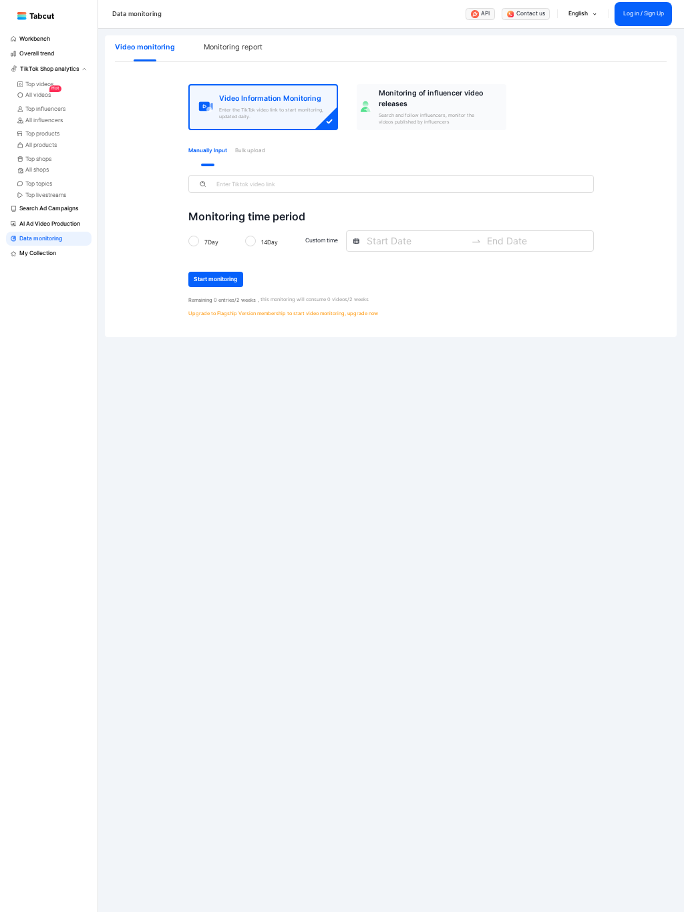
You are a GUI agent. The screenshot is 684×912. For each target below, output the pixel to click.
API (485, 13)
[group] (49, 38)
